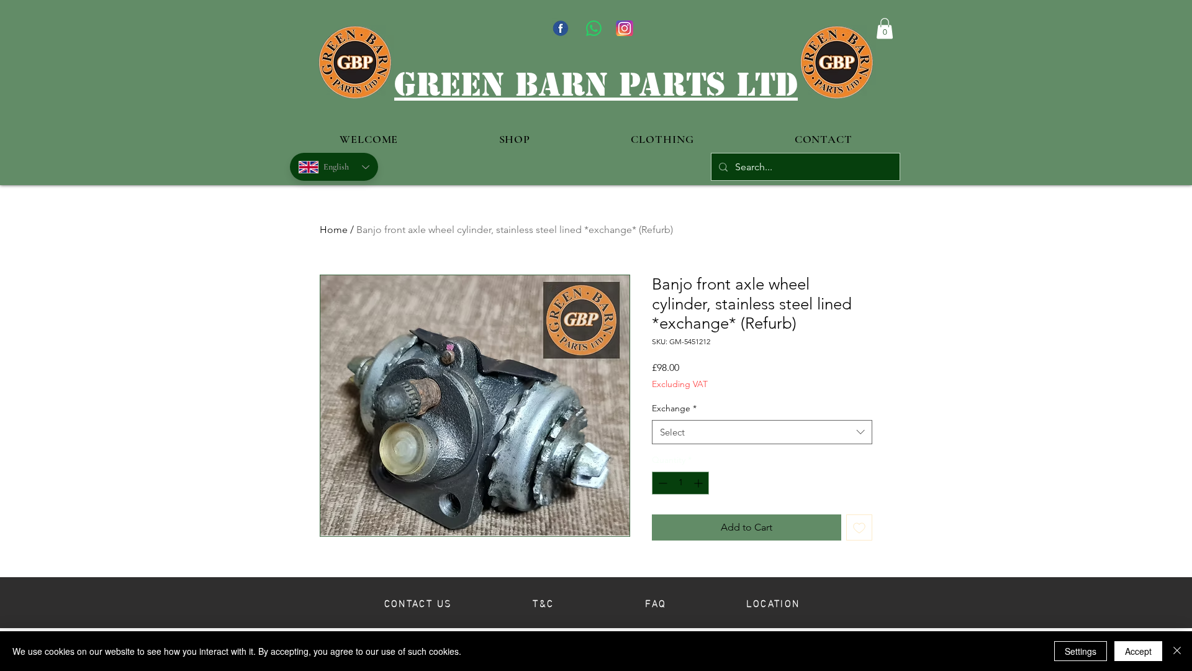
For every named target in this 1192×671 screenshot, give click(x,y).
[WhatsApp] (593, 28)
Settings (1080, 651)
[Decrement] (661, 483)
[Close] (1177, 651)
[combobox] (762, 432)
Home (334, 229)
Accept (1138, 651)
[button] (884, 28)
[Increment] (699, 483)
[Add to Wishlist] (859, 527)
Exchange (674, 408)
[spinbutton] (680, 483)
